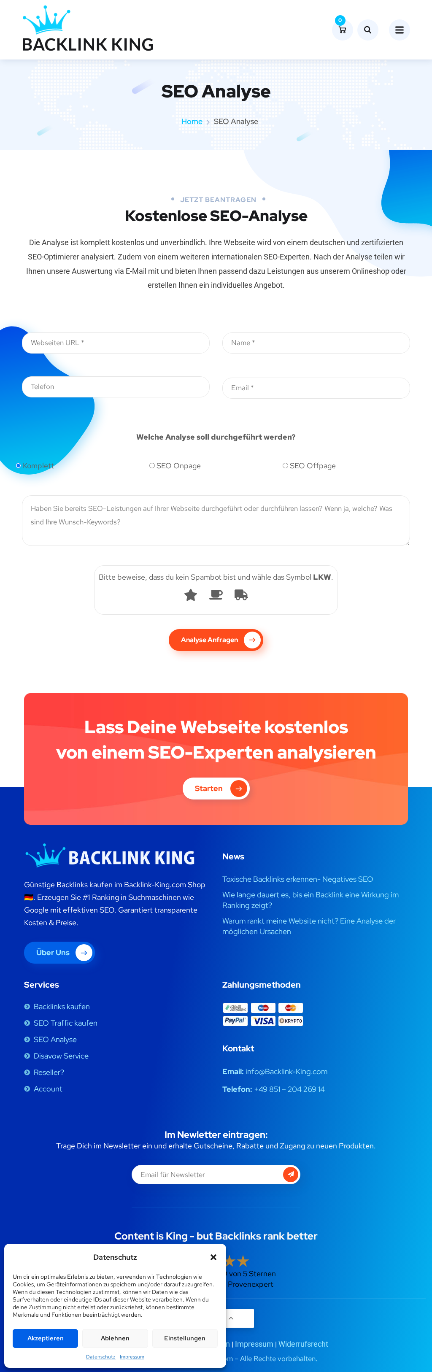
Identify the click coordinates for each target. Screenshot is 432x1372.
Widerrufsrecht (303, 1344)
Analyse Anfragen (209, 639)
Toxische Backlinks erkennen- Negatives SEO (297, 879)
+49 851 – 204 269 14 (289, 1089)
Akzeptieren (45, 1338)
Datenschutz (101, 1356)
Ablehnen (115, 1338)
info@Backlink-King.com (286, 1071)
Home (191, 121)
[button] (213, 1257)
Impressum (132, 1356)
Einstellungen (184, 1338)
